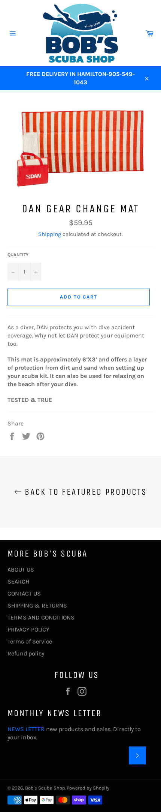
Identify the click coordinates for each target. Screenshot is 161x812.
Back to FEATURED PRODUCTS (84, 492)
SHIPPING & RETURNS (37, 605)
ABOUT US (20, 569)
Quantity (17, 254)
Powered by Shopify (88, 788)
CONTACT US (24, 593)
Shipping (49, 234)
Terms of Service (29, 641)
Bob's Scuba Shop (45, 788)
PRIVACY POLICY (28, 629)
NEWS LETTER (26, 729)
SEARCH (18, 581)
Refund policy (25, 653)
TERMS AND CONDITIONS (41, 617)
